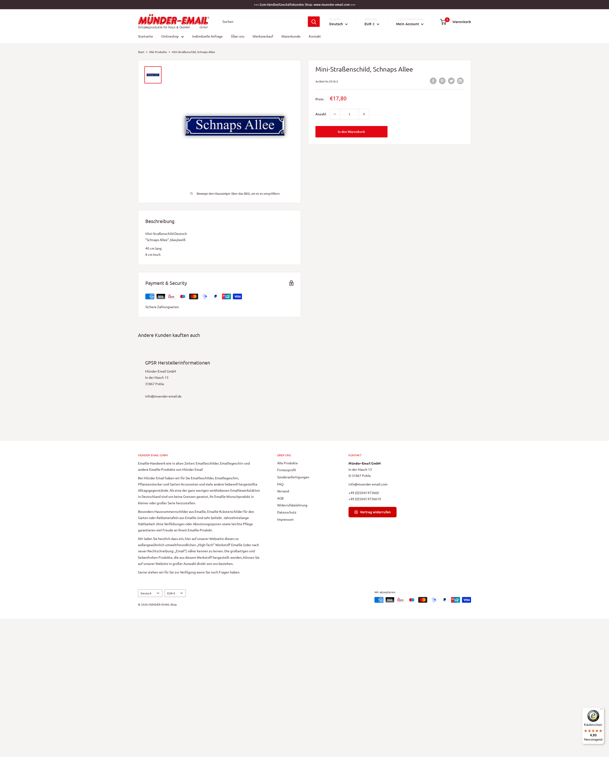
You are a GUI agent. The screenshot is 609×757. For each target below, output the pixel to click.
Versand (283, 491)
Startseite (145, 36)
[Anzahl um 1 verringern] (335, 114)
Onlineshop (170, 36)
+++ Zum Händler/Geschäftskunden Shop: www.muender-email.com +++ (304, 4)
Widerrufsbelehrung (292, 505)
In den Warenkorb (351, 131)
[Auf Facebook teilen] (433, 80)
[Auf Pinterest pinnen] (442, 80)
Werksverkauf (263, 36)
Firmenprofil (286, 470)
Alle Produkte (158, 52)
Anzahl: (321, 114)
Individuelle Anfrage (207, 36)
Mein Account (408, 23)
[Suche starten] (314, 21)
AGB (280, 498)
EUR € (171, 593)
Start (141, 52)
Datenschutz (286, 512)
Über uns (237, 36)
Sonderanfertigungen (293, 477)
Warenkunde (290, 36)
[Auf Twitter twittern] (451, 80)
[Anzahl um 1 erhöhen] (364, 114)
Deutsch (146, 593)
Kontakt (315, 36)
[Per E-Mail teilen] (460, 80)
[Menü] (601, 710)
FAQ (280, 484)
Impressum (285, 519)
